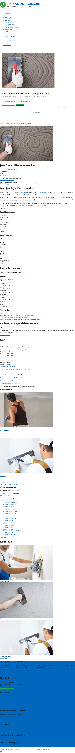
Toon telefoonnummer (5, 272)
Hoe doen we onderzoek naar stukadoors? (11, 673)
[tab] (37, 344)
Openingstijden (26, 184)
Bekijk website (14, 272)
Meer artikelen (3, 658)
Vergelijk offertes (19, 104)
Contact (2, 731)
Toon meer (3, 537)
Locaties (5, 33)
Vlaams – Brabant (4, 701)
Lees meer (3, 208)
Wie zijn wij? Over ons (6, 670)
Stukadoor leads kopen (6, 717)
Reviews (33, 184)
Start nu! (16, 493)
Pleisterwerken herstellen (12, 27)
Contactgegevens (17, 184)
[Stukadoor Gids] (20, 7)
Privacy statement (21, 749)
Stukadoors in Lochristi (11, 123)
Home (4, 12)
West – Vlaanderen (5, 698)
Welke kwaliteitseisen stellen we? (8, 672)
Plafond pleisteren (10, 24)
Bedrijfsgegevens (8, 184)
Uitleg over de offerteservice (7, 729)
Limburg (8, 42)
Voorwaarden (30, 749)
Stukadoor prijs (7, 17)
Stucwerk (5, 31)
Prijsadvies (3, 739)
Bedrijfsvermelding (5, 719)
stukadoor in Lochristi (23, 192)
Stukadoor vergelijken (11, 19)
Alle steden (3, 706)
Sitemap (13, 749)
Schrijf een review (5, 335)
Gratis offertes (7, 45)
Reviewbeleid (45, 749)
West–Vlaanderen (10, 36)
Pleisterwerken (7, 20)
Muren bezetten (10, 22)
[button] (14, 344)
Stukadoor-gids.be (5, 749)
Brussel (8, 43)
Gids (4, 15)
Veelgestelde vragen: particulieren (9, 728)
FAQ (36, 184)
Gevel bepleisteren (11, 26)
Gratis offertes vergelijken (7, 180)
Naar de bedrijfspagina (34, 112)
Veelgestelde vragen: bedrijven (8, 720)
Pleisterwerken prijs (8, 29)
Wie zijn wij (9, 13)
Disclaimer (38, 749)
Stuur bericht (21, 272)
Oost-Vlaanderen (10, 38)
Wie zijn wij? (3, 746)
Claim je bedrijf (4, 125)
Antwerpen (9, 34)
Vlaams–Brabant (10, 40)
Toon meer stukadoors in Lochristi (9, 484)
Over (1, 184)
